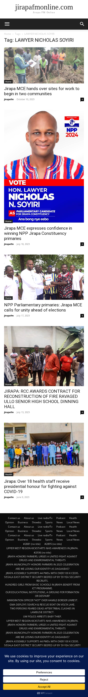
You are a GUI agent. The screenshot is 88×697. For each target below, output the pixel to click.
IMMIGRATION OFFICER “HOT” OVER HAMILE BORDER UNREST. (42, 600)
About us (29, 518)
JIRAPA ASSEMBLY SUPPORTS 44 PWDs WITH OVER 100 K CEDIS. (42, 573)
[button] (7, 24)
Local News (73, 522)
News (59, 522)
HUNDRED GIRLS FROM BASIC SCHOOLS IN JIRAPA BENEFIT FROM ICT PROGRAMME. (42, 586)
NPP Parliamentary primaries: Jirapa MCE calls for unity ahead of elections (43, 307)
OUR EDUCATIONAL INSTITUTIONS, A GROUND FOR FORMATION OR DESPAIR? (42, 594)
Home (7, 34)
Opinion (9, 522)
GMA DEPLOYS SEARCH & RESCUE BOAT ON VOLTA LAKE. (42, 604)
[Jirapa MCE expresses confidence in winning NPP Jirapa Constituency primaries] (44, 166)
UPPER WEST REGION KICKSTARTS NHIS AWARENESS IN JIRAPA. (42, 548)
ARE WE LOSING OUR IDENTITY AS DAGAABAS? (42, 569)
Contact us (14, 518)
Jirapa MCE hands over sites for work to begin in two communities (41, 91)
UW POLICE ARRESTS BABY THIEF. (42, 616)
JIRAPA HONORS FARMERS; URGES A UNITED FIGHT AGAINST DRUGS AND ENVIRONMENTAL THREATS (42, 558)
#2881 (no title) (32, 544)
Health (8, 474)
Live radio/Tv (45, 518)
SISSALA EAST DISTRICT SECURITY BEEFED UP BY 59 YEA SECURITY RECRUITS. (42, 578)
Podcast (60, 518)
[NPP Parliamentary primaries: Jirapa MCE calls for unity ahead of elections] (44, 277)
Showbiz (36, 522)
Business (23, 522)
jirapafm (9, 99)
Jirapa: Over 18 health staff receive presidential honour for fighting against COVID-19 (40, 486)
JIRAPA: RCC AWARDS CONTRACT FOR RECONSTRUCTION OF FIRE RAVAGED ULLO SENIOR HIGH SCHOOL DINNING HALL (42, 399)
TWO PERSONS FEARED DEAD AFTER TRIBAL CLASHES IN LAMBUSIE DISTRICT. (42, 610)
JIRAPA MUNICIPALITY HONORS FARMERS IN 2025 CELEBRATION (42, 564)
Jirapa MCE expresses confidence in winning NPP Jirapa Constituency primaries (38, 233)
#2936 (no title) (42, 552)
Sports (49, 522)
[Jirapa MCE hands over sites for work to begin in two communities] (44, 65)
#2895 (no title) (53, 544)
